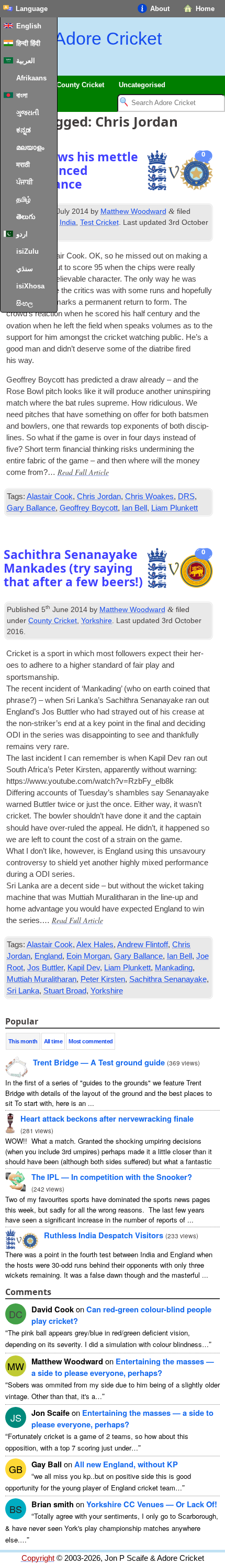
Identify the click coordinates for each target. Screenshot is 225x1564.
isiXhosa (30, 286)
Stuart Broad (64, 991)
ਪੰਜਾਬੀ (24, 182)
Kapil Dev (84, 968)
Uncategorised (142, 85)
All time (53, 1041)
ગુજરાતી (27, 113)
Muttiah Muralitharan (41, 979)
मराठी (23, 165)
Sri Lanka (23, 991)
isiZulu (27, 251)
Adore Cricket (108, 38)
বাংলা (22, 95)
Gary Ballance (31, 508)
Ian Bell (134, 508)
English (28, 26)
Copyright (37, 1558)
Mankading (174, 968)
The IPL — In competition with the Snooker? (111, 1177)
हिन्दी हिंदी (28, 43)
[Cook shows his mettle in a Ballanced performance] (180, 171)
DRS (186, 496)
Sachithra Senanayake (168, 979)
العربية (25, 61)
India (68, 222)
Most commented (91, 1041)
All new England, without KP (126, 1464)
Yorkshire (96, 620)
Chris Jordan (99, 496)
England (48, 956)
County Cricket (52, 620)
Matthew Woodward (133, 211)
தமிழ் (23, 199)
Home (205, 9)
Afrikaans (31, 78)
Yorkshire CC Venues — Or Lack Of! (151, 1504)
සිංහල (24, 303)
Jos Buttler (45, 968)
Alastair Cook (50, 496)
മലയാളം (30, 147)
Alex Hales (95, 944)
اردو (22, 234)
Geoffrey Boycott (89, 508)
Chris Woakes (149, 496)
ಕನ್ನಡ (23, 130)
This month (23, 1041)
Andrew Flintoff (142, 944)
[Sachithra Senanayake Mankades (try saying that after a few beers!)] (180, 569)
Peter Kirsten (103, 979)
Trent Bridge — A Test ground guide (99, 1062)
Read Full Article (83, 472)
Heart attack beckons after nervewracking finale (107, 1118)
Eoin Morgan (88, 956)
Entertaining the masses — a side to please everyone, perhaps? (122, 1367)
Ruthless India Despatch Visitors (103, 1235)
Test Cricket (99, 222)
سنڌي (24, 269)
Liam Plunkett (174, 508)
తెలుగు (26, 217)
